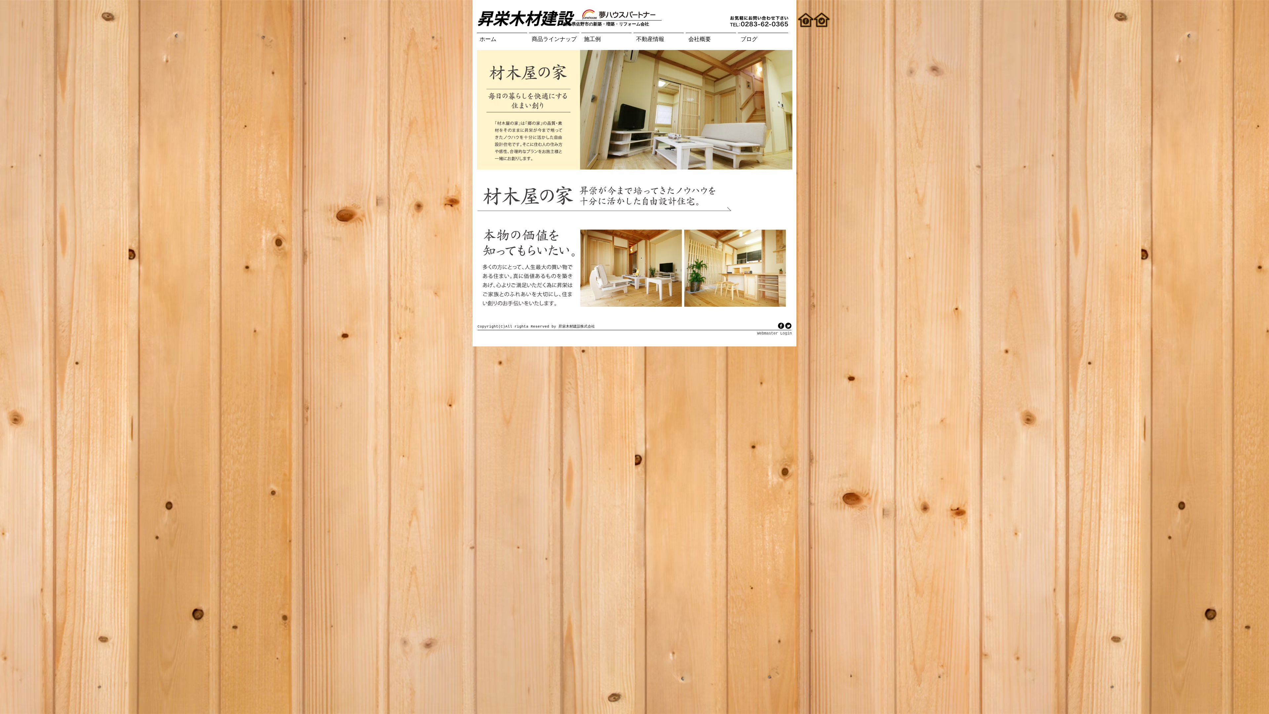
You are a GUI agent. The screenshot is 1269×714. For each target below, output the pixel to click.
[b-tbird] (788, 326)
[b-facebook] (781, 326)
